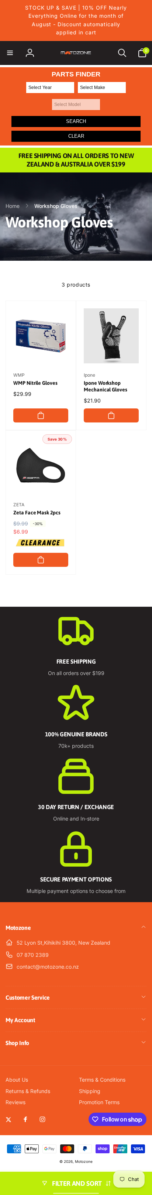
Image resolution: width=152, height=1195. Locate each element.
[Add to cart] (40, 415)
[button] (10, 53)
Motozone (84, 1161)
